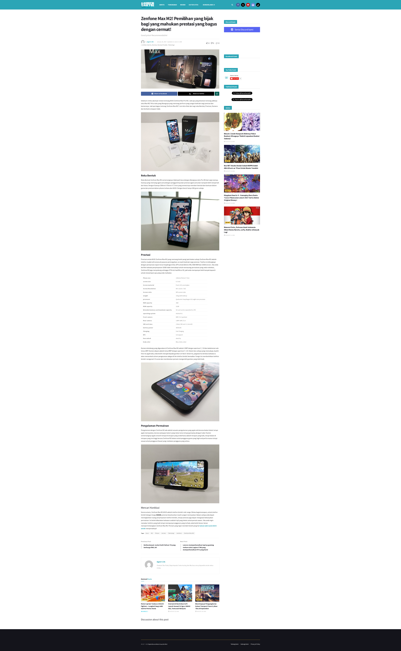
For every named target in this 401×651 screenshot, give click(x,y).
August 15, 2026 (230, 203)
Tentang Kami (235, 644)
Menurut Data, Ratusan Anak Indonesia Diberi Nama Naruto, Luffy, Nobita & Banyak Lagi (241, 229)
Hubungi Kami (245, 644)
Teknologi (171, 45)
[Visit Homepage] (147, 4)
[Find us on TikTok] (258, 5)
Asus (147, 533)
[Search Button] (232, 5)
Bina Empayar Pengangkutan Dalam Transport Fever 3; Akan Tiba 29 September (206, 606)
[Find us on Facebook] (238, 5)
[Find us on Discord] (253, 5)
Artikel (144, 45)
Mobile (172, 599)
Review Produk (162, 45)
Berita (161, 5)
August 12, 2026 (230, 235)
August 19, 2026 (230, 171)
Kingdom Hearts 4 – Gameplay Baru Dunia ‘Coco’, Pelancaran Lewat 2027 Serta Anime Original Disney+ (241, 197)
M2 (152, 533)
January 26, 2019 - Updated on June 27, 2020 (169, 42)
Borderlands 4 (209, 5)
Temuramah (172, 5)
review (164, 533)
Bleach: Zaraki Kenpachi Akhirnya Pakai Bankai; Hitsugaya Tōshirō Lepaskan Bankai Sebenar (241, 136)
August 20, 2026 (230, 141)
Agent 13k (150, 42)
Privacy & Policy (255, 644)
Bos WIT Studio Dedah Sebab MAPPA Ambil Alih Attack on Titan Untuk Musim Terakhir (241, 166)
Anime (228, 129)
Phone (157, 533)
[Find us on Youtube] (248, 5)
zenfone (179, 533)
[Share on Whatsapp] (217, 94)
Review (182, 5)
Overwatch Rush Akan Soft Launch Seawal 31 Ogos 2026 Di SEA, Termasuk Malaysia (179, 606)
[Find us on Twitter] (243, 5)
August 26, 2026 (174, 611)
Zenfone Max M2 (189, 533)
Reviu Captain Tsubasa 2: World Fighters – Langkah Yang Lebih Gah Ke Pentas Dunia (152, 606)
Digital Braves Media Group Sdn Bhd (157, 644)
